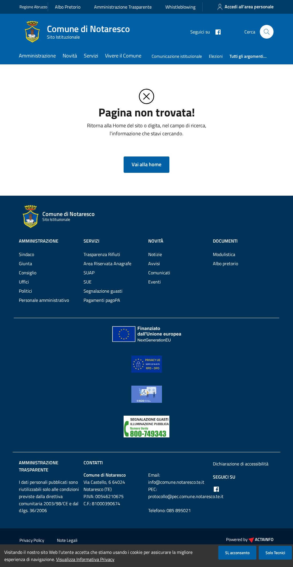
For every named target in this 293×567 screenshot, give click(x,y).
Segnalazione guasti (103, 291)
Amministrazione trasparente (38, 466)
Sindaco (26, 254)
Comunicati (159, 272)
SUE (88, 281)
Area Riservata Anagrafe (107, 263)
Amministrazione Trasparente (123, 6)
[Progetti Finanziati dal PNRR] (146, 333)
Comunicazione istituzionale (177, 56)
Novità (70, 56)
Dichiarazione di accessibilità (240, 463)
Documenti (225, 240)
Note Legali (67, 540)
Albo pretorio (225, 263)
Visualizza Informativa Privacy (85, 559)
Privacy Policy (31, 540)
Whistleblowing (180, 6)
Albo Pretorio (67, 6)
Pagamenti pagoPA (102, 300)
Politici (25, 291)
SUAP (89, 272)
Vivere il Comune (123, 56)
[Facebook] (215, 31)
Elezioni (216, 56)
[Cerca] (267, 32)
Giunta (25, 263)
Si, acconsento (237, 553)
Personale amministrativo (44, 300)
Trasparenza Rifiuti (102, 254)
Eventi (154, 281)
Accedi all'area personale (249, 6)
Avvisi (154, 263)
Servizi (91, 56)
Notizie (155, 254)
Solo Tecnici (275, 553)
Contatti (93, 462)
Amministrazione (37, 56)
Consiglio (27, 272)
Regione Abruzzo (33, 7)
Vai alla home (146, 164)
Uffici (24, 281)
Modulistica (224, 254)
